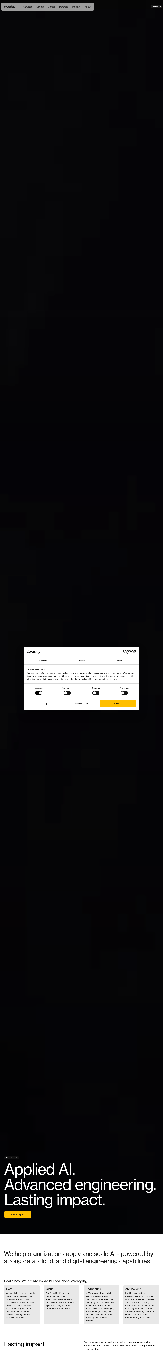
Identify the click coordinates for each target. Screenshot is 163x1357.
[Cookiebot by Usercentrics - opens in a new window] (125, 652)
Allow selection (82, 703)
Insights (76, 6)
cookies (38, 673)
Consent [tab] (43, 660)
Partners (63, 6)
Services (27, 6)
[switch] (67, 693)
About (88, 6)
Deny (45, 703)
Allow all (118, 703)
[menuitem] (27, 7)
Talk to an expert (16, 1214)
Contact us (156, 7)
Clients (40, 6)
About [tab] (120, 660)
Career (51, 6)
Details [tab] (81, 660)
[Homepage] (10, 7)
